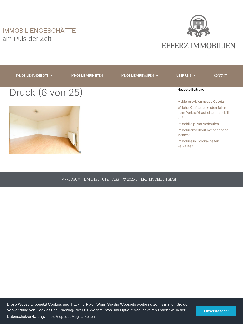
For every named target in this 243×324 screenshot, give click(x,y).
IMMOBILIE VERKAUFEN (137, 75)
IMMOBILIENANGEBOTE (32, 75)
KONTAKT (220, 75)
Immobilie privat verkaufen (198, 124)
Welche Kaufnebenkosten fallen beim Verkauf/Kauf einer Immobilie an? (204, 113)
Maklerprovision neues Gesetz (201, 101)
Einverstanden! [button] (216, 311)
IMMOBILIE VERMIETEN (87, 75)
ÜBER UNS (183, 75)
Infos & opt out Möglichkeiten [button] (71, 317)
